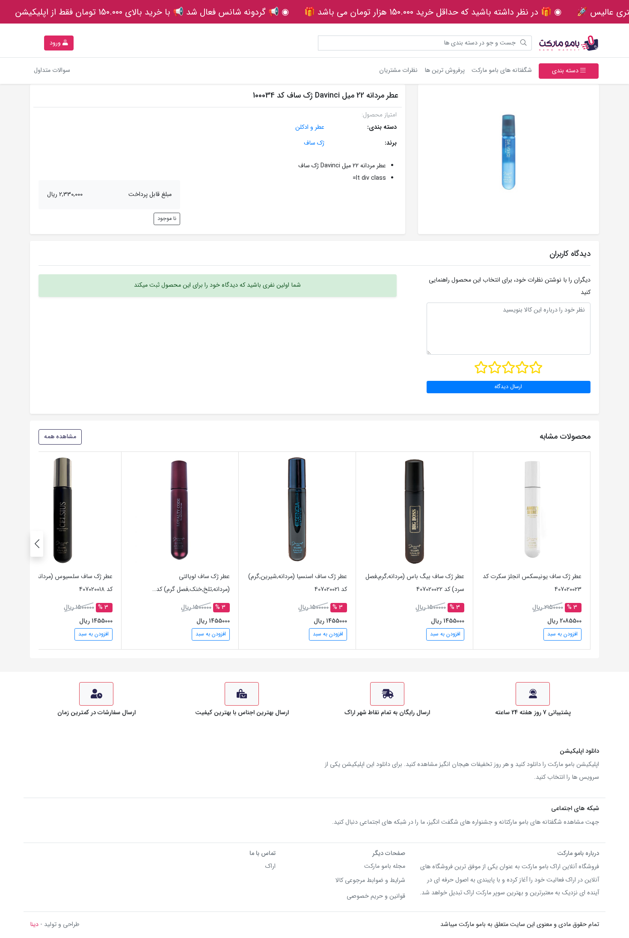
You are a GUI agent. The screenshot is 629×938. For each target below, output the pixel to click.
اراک (270, 866)
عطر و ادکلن (309, 127)
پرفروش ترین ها (444, 70)
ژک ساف (314, 143)
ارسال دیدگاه (508, 387)
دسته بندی (566, 71)
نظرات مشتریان (398, 70)
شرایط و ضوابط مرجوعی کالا (370, 880)
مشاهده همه (60, 437)
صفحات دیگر (388, 853)
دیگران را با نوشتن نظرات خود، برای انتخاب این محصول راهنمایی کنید (509, 286)
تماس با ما (262, 853)
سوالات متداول (52, 70)
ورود (56, 43)
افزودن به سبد (562, 634)
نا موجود (166, 218)
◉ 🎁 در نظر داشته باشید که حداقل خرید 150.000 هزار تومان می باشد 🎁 (432, 12)
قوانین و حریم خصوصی (376, 896)
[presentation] (36, 544)
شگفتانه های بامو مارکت (500, 70)
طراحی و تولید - (55, 924)
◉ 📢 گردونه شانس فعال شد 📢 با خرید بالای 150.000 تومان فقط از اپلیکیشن (152, 12)
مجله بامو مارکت (384, 866)
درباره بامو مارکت (578, 853)
